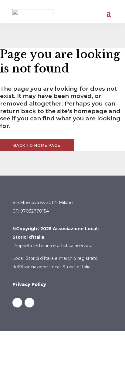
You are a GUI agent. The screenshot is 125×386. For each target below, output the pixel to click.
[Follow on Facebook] (17, 302)
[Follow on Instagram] (29, 302)
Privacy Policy (29, 284)
